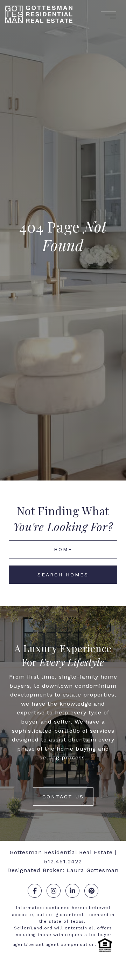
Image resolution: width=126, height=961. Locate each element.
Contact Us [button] (63, 796)
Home (63, 549)
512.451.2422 (63, 861)
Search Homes (63, 574)
